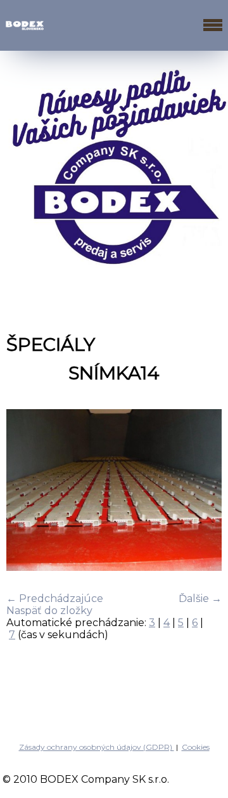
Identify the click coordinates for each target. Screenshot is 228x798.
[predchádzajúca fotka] (27, 491)
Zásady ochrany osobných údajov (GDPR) (96, 747)
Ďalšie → (200, 598)
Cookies (196, 747)
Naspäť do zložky (49, 611)
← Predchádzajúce (54, 598)
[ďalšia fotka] (201, 491)
